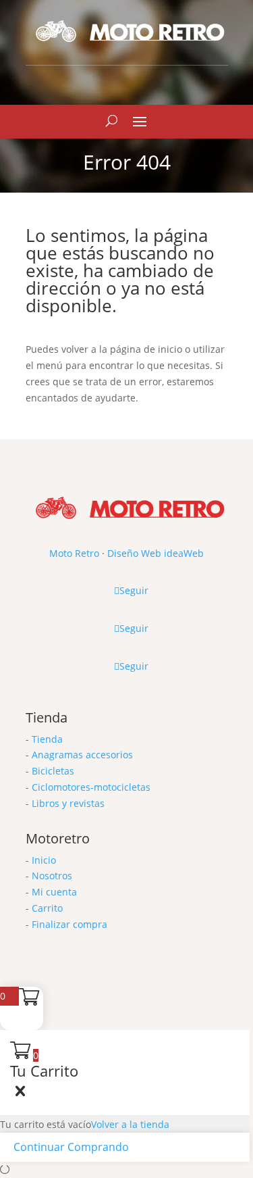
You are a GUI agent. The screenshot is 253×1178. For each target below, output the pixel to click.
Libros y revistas (68, 803)
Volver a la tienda (130, 1124)
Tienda (47, 739)
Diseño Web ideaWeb (155, 553)
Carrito (47, 908)
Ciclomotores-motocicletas (91, 787)
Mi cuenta (54, 891)
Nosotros (52, 875)
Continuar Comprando (71, 1146)
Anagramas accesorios (82, 754)
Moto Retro (74, 553)
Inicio (44, 860)
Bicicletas (53, 770)
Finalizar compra (69, 924)
